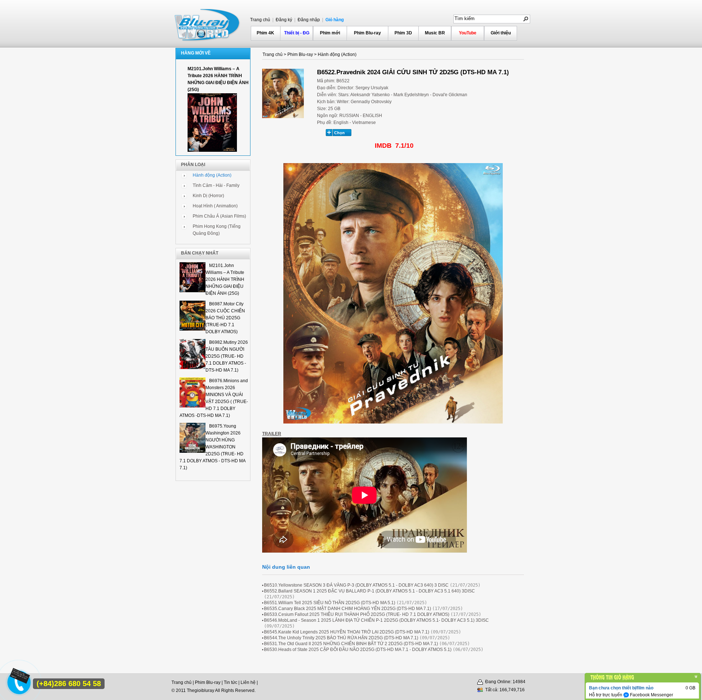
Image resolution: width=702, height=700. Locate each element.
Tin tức (230, 682)
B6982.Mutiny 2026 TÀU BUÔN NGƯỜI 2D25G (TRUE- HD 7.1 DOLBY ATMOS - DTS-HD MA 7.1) (226, 356)
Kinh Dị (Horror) (208, 195)
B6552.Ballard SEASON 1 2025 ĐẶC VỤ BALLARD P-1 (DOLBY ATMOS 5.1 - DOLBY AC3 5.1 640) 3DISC (369, 591)
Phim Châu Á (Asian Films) (219, 216)
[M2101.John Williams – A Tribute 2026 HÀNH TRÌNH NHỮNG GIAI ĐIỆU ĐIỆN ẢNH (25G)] (212, 150)
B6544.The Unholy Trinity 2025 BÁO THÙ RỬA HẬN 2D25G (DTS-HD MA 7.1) (341, 637)
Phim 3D (403, 32)
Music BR (435, 32)
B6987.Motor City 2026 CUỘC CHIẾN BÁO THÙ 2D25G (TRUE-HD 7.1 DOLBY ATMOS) (225, 317)
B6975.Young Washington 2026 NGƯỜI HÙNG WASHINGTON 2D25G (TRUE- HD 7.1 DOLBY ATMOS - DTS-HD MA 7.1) (212, 447)
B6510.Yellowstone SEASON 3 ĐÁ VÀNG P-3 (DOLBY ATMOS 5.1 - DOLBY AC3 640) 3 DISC (356, 585)
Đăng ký (283, 19)
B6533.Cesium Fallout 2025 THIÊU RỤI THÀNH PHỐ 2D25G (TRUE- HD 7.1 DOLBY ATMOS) (356, 614)
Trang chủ (260, 19)
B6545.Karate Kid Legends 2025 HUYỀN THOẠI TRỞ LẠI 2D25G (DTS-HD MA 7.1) (346, 632)
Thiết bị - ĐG (296, 32)
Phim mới (330, 32)
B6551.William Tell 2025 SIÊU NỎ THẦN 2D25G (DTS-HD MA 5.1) (329, 602)
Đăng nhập (308, 19)
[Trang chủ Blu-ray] (208, 24)
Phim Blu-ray (367, 32)
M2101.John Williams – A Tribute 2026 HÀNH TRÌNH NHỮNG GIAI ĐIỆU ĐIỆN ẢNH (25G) (224, 279)
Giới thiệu (501, 32)
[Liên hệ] (18, 679)
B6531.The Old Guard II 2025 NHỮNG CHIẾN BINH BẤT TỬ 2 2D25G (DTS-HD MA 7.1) (351, 643)
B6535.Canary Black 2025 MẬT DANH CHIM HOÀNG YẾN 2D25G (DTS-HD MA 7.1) (347, 608)
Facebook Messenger (651, 694)
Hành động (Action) (212, 175)
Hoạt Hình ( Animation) (215, 205)
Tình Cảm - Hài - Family (216, 185)
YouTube (467, 32)
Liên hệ (248, 682)
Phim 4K (265, 32)
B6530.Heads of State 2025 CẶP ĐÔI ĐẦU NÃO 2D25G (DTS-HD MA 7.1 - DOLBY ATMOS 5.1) (358, 649)
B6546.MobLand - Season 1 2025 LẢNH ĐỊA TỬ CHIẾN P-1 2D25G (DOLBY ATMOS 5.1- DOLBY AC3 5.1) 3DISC (376, 620)
